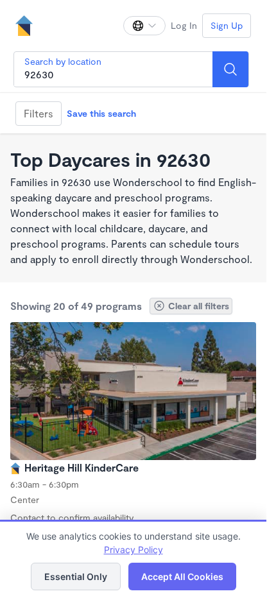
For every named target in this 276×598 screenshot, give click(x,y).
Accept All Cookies (182, 576)
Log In (184, 25)
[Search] (230, 69)
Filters (38, 113)
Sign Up (227, 25)
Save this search (101, 113)
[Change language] (144, 25)
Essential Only (75, 576)
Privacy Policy (133, 549)
